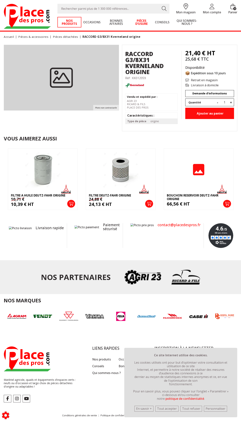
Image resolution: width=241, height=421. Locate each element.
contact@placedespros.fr (179, 224)
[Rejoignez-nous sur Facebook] (7, 398)
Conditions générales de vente (79, 415)
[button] (110, 36)
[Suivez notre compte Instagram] (17, 398)
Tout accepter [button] (167, 409)
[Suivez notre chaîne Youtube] (26, 398)
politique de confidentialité (184, 399)
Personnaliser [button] (215, 409)
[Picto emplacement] (186, 6)
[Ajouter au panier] (71, 204)
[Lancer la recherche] (164, 9)
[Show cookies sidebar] (5, 415)
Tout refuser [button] (191, 409)
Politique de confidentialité (116, 415)
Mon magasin (186, 12)
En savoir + (144, 409)
